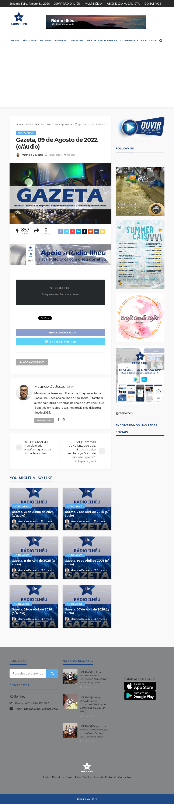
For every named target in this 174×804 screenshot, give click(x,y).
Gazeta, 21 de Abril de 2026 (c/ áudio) (86, 513)
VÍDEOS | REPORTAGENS (101, 40)
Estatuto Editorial (105, 777)
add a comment (33, 362)
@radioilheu (124, 413)
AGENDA (60, 40)
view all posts (44, 420)
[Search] (160, 40)
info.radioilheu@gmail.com (41, 709)
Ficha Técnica (83, 777)
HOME (15, 40)
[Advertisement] (87, 77)
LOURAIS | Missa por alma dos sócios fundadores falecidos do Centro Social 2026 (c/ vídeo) (93, 704)
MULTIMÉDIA (93, 3)
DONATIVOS (153, 3)
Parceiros (58, 777)
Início (46, 777)
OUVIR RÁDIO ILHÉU (67, 3)
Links (69, 777)
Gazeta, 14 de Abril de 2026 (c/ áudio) (87, 562)
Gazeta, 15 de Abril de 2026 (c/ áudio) (33, 562)
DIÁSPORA (76, 40)
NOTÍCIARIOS (26, 132)
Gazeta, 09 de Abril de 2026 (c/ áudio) (32, 611)
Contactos (124, 777)
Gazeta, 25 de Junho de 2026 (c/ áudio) (33, 513)
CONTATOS (148, 40)
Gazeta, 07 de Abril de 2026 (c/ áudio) (87, 611)
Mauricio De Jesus (32, 154)
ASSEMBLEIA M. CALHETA (123, 3)
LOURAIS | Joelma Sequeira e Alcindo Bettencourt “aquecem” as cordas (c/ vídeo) (93, 677)
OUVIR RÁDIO (129, 40)
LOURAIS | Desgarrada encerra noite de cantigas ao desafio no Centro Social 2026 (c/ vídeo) (94, 731)
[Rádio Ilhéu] (19, 18)
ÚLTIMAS (46, 40)
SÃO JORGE (29, 40)
